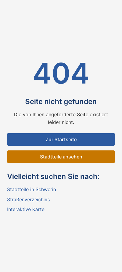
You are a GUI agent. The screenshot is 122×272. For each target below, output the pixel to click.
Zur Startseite (61, 139)
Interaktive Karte (25, 209)
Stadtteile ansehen (61, 157)
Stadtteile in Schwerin (31, 189)
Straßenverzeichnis (28, 199)
